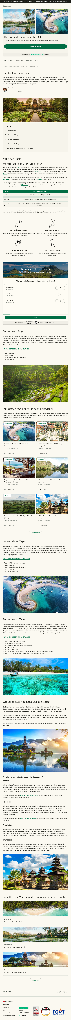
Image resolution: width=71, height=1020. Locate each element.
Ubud (5, 174)
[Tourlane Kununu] (67, 992)
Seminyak (6, 179)
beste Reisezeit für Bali (28, 818)
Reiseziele (6, 66)
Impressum (6, 1004)
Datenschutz (6, 1007)
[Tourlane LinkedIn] (64, 992)
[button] (7, 6)
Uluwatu (38, 172)
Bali (19, 167)
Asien (11, 66)
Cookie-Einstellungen (9, 1015)
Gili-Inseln (24, 185)
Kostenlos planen (35, 46)
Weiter (35, 317)
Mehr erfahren (36, 532)
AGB (4, 1010)
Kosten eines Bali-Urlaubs (29, 795)
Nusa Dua (39, 179)
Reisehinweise (7, 1013)
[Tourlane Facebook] (57, 992)
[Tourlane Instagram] (60, 992)
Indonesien (16, 66)
